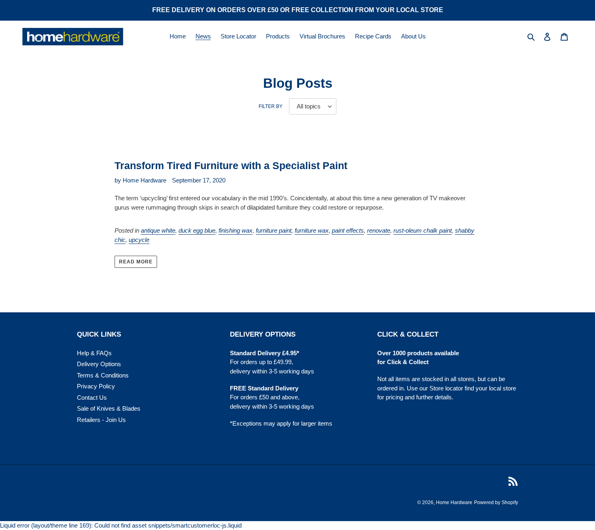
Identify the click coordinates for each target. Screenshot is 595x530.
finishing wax (236, 230)
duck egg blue (196, 230)
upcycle (139, 239)
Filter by (271, 106)
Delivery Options (99, 363)
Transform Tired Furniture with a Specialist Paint (231, 165)
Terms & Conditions (103, 375)
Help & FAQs (94, 353)
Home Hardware (454, 502)
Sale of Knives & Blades (108, 408)
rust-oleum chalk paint (422, 230)
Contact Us (92, 397)
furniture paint (273, 230)
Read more (136, 262)
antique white (158, 230)
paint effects (348, 230)
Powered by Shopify (496, 502)
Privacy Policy (96, 386)
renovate (378, 230)
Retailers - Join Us (101, 419)
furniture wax (312, 230)
